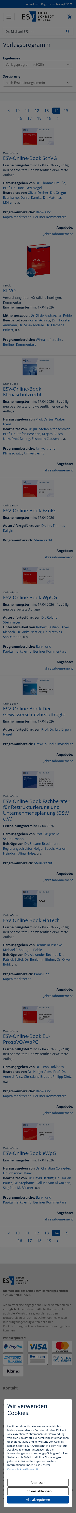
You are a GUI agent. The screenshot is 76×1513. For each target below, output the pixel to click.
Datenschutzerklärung (21, 1469)
